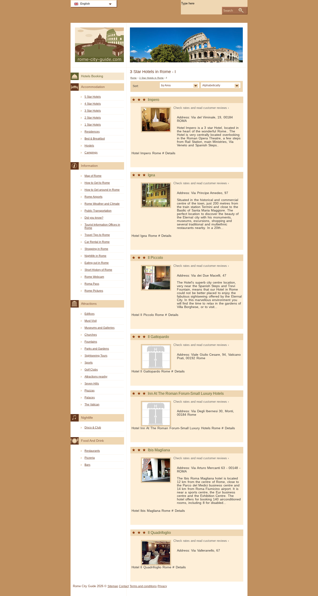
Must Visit (91, 320)
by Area (166, 85)
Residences (92, 131)
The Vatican (92, 404)
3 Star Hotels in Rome (151, 78)
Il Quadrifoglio (159, 533)
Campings (91, 152)
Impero (153, 100)
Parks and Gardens (97, 348)
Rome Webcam (94, 276)
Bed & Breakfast (95, 138)
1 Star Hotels (93, 124)
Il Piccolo (155, 258)
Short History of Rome (98, 269)
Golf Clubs (91, 369)
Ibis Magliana (159, 450)
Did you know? (94, 217)
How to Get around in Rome (102, 189)
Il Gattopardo (158, 337)
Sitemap (113, 586)
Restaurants (92, 450)
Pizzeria (90, 457)
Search (228, 10)
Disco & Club (93, 427)
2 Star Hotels (93, 117)
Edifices (90, 313)
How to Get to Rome (97, 182)
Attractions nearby (96, 376)
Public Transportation (98, 210)
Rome (133, 78)
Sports (89, 362)
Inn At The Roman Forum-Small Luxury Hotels (186, 393)
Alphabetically (211, 85)
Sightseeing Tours (96, 355)
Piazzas (90, 390)
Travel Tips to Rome (97, 235)
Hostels (89, 145)
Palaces (90, 397)
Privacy (162, 586)
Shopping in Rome (96, 249)
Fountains (91, 341)
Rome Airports (93, 196)
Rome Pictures (94, 290)
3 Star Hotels (93, 110)
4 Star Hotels (93, 103)
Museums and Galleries (100, 327)
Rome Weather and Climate (102, 203)
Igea (151, 175)
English (85, 3)
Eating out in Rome (97, 263)
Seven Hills (92, 383)
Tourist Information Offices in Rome (102, 226)
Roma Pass (92, 283)
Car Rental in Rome (97, 242)
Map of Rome (93, 175)
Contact (124, 586)
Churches (91, 334)
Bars (87, 464)
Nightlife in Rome (95, 256)
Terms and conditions (143, 586)
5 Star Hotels (93, 96)
